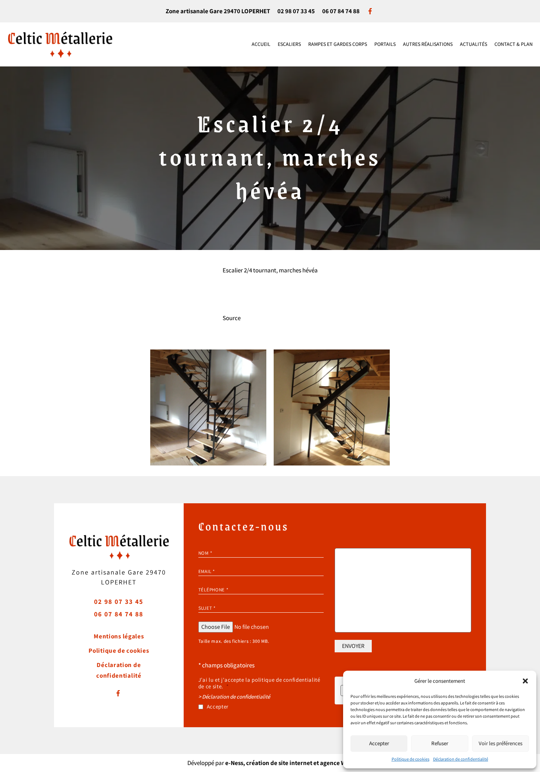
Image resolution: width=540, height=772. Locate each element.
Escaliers (289, 44)
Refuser (439, 743)
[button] (525, 681)
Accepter (379, 743)
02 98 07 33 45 (296, 11)
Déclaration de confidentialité (460, 759)
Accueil (261, 44)
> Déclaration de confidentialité (234, 696)
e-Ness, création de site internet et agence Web (289, 763)
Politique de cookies (410, 759)
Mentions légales (119, 636)
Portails (385, 44)
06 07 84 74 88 (341, 11)
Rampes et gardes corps (337, 44)
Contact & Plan (513, 44)
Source (232, 318)
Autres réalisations (428, 44)
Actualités (473, 44)
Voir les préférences (500, 743)
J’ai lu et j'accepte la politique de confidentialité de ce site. (259, 683)
